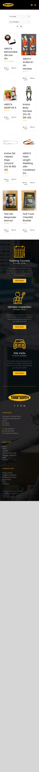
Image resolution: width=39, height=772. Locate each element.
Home (4, 446)
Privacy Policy (7, 473)
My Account (6, 479)
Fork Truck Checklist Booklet (28, 217)
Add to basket (7, 68)
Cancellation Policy (9, 477)
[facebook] (14, 405)
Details (14, 68)
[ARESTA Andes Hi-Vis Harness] (28, 44)
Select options (26, 79)
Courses (5, 451)
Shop (4, 457)
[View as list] (21, 26)
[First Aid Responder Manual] (10, 200)
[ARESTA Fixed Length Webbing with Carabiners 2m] (28, 142)
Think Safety (28, 491)
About (4, 449)
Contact (5, 460)
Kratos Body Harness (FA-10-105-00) (27, 111)
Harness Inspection (9, 455)
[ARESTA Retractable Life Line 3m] (10, 39)
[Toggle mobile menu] (35, 5)
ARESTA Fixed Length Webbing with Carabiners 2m (29, 163)
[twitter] (18, 405)
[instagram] (21, 405)
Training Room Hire (9, 453)
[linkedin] (24, 405)
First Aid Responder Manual (10, 217)
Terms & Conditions (9, 475)
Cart (3, 482)
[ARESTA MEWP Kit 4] (10, 93)
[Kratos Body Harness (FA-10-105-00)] (28, 93)
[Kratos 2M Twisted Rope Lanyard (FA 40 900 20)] (10, 142)
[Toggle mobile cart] (32, 5)
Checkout (5, 484)
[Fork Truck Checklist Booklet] (28, 200)
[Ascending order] (29, 16)
